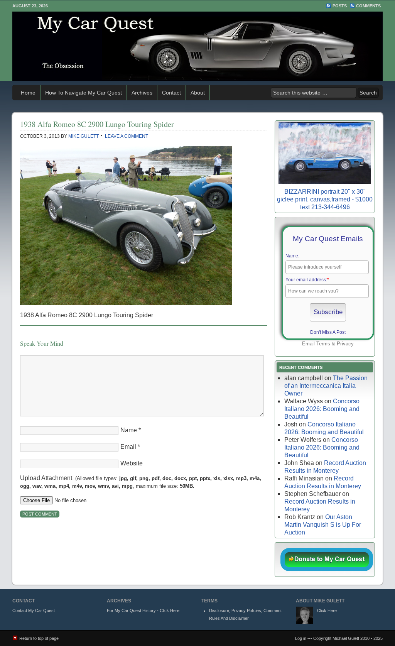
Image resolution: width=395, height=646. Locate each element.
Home (28, 93)
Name (128, 430)
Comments (368, 5)
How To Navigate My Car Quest (83, 93)
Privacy (345, 344)
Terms (323, 344)
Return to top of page (39, 638)
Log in (300, 638)
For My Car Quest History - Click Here (143, 610)
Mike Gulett (83, 136)
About (198, 93)
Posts (340, 5)
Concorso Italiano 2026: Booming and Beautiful (322, 409)
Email (128, 446)
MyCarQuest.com (197, 46)
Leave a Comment (126, 136)
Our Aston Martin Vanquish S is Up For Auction (322, 525)
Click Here (327, 610)
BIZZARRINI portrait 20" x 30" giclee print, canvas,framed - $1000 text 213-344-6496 (325, 199)
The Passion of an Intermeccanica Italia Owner (326, 386)
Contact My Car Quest (33, 610)
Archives (142, 93)
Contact (171, 93)
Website (131, 463)
